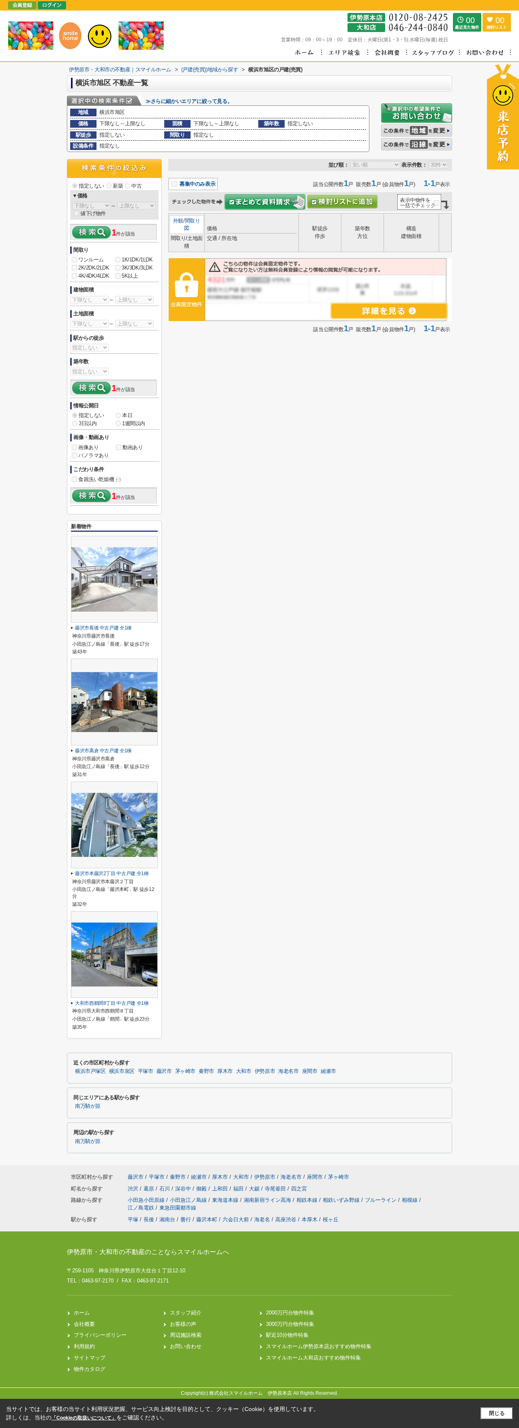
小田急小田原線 (147, 1200)
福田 (239, 1189)
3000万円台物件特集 (290, 1324)
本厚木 (309, 1219)
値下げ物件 (93, 213)
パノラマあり (93, 455)
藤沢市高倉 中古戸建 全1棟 (103, 751)
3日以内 (88, 423)
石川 (165, 1189)
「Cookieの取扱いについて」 (83, 1418)
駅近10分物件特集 (287, 1335)
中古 (136, 186)
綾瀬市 (328, 1071)
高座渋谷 (285, 1219)
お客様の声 (183, 1324)
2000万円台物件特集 (290, 1313)
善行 (185, 1219)
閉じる (497, 1413)
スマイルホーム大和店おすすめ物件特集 (313, 1358)
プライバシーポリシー (100, 1335)
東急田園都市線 (177, 1208)
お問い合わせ (186, 1346)
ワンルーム (91, 260)
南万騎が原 (88, 1106)
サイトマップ (89, 1358)
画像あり (88, 447)
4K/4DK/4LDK (93, 276)
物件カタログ (89, 1369)
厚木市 (225, 1071)
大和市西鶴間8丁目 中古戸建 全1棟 (112, 1003)
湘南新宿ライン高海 (268, 1200)
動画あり (132, 447)
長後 (149, 1219)
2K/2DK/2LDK (93, 268)
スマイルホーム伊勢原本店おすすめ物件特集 (318, 1346)
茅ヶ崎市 (185, 1071)
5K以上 (130, 276)
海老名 (262, 1219)
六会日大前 (236, 1219)
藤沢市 (164, 1071)
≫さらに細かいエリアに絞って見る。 (189, 101)
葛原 (150, 1189)
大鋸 (255, 1189)
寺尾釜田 (276, 1189)
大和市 (243, 1071)
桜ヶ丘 (331, 1219)
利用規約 (84, 1346)
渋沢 (134, 1189)
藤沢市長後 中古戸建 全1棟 (103, 628)
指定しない (91, 186)
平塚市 (145, 1071)
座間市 (309, 1071)
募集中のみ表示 (196, 184)
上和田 (220, 1189)
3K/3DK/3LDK (137, 268)
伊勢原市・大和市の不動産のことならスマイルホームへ (148, 1251)
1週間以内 (133, 423)
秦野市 (206, 1071)
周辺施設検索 (186, 1335)
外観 (178, 221)
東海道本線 (226, 1200)
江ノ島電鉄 (142, 1208)
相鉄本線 (307, 1200)
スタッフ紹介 (186, 1313)
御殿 (202, 1189)
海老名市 (288, 1071)
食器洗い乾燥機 (99, 479)
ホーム (82, 1313)
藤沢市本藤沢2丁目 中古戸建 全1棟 (112, 873)
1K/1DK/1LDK (137, 260)
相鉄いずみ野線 (342, 1200)
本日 (127, 415)
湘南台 (167, 1219)
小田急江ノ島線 (189, 1200)
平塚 (133, 1219)
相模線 (410, 1200)
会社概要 (84, 1324)
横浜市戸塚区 (90, 1071)
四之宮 (299, 1189)
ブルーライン (381, 1200)
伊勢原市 (265, 1071)
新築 (118, 186)
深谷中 (184, 1189)
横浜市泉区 (122, 1071)
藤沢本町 (206, 1219)
